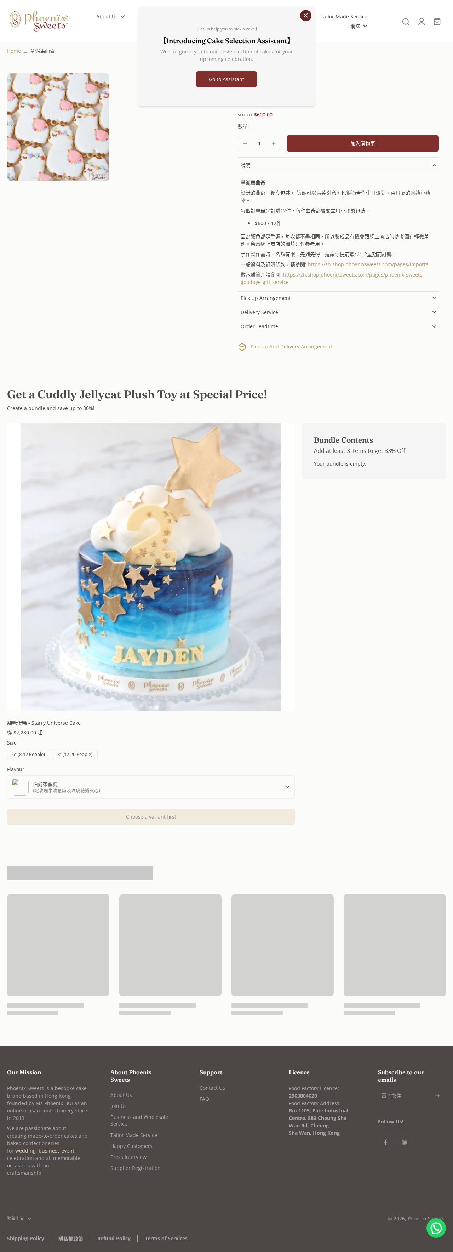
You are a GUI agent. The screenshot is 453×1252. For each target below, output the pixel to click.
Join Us (118, 1106)
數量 (243, 126)
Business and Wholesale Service (139, 1120)
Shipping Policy (25, 1238)
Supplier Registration (135, 1168)
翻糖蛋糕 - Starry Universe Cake (44, 722)
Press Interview (128, 1157)
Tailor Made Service (133, 1135)
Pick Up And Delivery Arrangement (291, 346)
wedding (25, 1150)
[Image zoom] (58, 127)
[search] (405, 21)
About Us (121, 1095)
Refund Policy (114, 1238)
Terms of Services (166, 1238)
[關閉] (306, 15)
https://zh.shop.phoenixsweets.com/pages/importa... (370, 264)
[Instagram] (404, 1142)
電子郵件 (391, 1096)
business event (56, 1150)
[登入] (421, 21)
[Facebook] (386, 1142)
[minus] (245, 143)
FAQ (204, 1099)
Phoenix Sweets (426, 1218)
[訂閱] (437, 1096)
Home (14, 50)
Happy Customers (131, 1146)
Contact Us (212, 1088)
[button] (363, 143)
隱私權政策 (70, 1238)
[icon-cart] (437, 21)
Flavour (15, 769)
